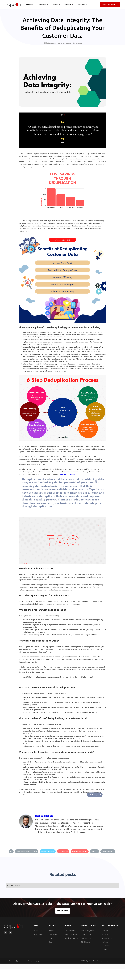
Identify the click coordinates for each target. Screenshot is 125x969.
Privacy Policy (14, 961)
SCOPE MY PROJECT (110, 4)
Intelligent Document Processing (27, 851)
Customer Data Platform (79, 851)
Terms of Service (34, 961)
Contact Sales (82, 4)
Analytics (94, 851)
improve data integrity (67, 474)
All (11, 851)
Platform (29, 4)
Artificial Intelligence (47, 851)
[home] (13, 4)
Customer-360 (63, 851)
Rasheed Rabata (44, 816)
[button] (42, 4)
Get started (62, 911)
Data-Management (94, 795)
